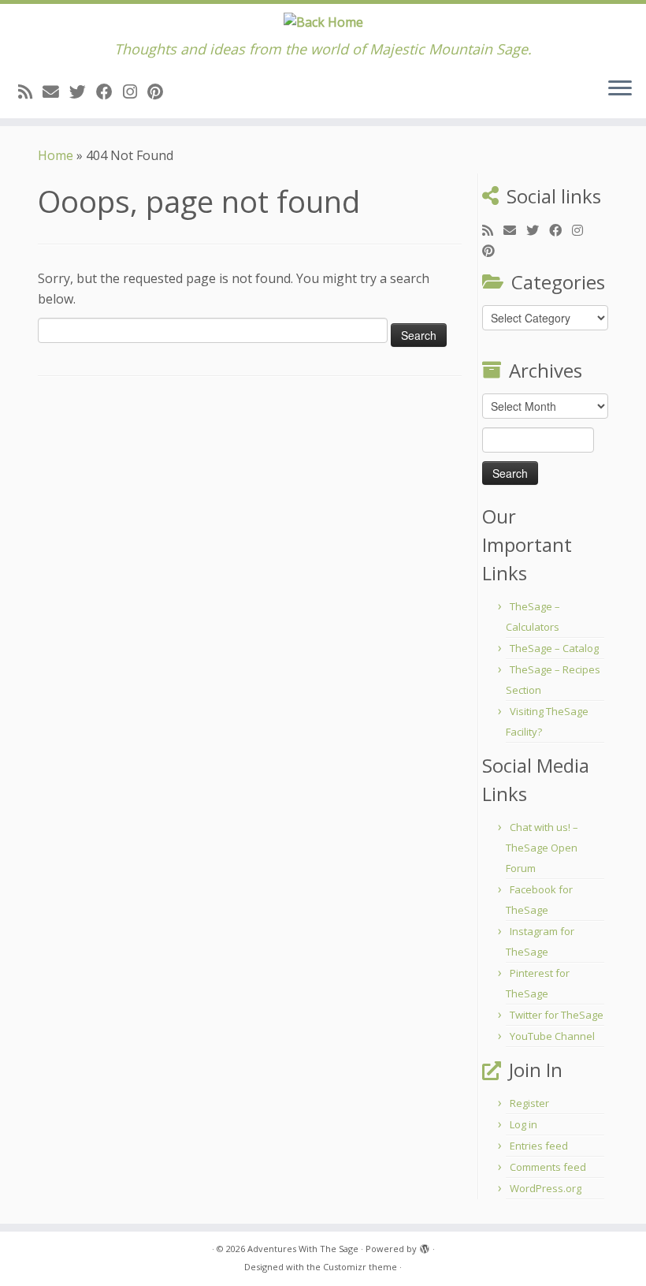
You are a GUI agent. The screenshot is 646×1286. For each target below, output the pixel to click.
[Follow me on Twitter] (82, 91)
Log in (523, 1124)
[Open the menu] (620, 90)
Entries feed (539, 1146)
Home (55, 155)
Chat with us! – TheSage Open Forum (542, 847)
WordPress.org (545, 1188)
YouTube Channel (552, 1036)
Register (529, 1103)
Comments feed (548, 1167)
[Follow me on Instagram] (135, 91)
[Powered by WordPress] (424, 1245)
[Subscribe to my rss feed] (30, 91)
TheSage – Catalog (554, 648)
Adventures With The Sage (302, 1248)
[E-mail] (56, 91)
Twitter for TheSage (556, 1015)
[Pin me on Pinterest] (160, 91)
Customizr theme (360, 1267)
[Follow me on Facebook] (109, 91)
